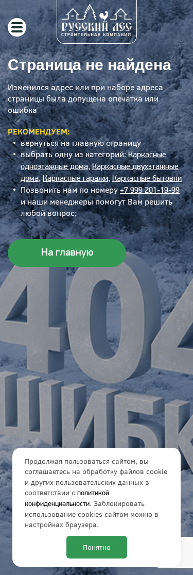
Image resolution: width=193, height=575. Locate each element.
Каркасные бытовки (147, 179)
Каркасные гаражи (75, 179)
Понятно (97, 547)
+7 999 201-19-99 (150, 191)
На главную (67, 252)
